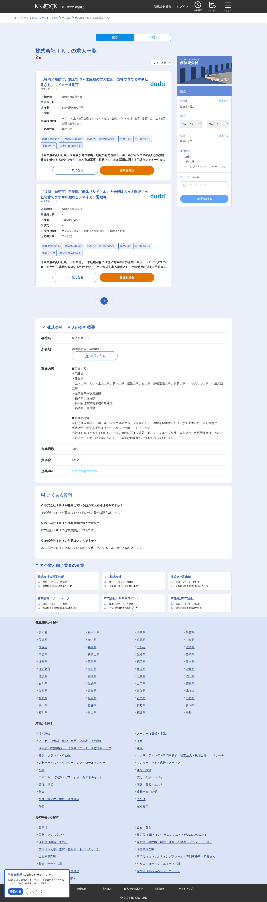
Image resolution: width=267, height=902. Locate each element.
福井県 (141, 712)
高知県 (92, 690)
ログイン (182, 6)
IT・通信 (44, 733)
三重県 (92, 661)
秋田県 (43, 705)
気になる (77, 170)
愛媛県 (92, 683)
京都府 (141, 647)
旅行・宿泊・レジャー (151, 777)
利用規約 (107, 888)
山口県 (141, 683)
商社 (140, 741)
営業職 (43, 827)
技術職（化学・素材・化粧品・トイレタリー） (69, 849)
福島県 (92, 698)
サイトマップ (186, 888)
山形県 (190, 698)
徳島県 (190, 683)
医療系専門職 (145, 849)
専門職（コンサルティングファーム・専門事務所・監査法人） (177, 856)
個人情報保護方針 (133, 888)
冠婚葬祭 (142, 806)
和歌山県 (93, 654)
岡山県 (190, 676)
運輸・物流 (144, 770)
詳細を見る (127, 170)
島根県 (43, 690)
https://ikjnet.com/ (84, 471)
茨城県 (43, 640)
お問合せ (159, 888)
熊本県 (190, 661)
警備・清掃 (46, 784)
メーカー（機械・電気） (153, 733)
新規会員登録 (162, 6)
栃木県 (92, 640)
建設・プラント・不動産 (55, 755)
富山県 (92, 712)
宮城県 (43, 698)
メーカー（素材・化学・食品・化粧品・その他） (71, 741)
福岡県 (141, 661)
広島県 (141, 676)
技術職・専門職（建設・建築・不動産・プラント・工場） (174, 842)
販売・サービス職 (50, 863)
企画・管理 (144, 827)
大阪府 (43, 647)
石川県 (43, 712)
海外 (189, 712)
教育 (41, 791)
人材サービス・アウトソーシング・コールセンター (72, 762)
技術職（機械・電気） (53, 842)
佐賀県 (43, 676)
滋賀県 (190, 647)
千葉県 (190, 632)
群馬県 (141, 640)
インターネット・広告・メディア (158, 762)
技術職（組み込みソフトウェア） (158, 871)
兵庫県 (92, 647)
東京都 (43, 632)
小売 (41, 770)
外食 (41, 806)
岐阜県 (43, 661)
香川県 (43, 683)
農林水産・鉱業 (147, 791)
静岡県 (190, 654)
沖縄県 (190, 669)
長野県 (141, 705)
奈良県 (43, 654)
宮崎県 (92, 676)
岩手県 (141, 698)
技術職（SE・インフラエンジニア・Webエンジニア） (172, 834)
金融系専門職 (47, 856)
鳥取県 (141, 690)
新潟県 (190, 705)
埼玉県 (141, 632)
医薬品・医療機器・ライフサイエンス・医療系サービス (75, 748)
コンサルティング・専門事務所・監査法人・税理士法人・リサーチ (180, 755)
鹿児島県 (44, 669)
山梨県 (190, 640)
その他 (141, 799)
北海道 (190, 690)
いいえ (33, 891)
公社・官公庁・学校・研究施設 (59, 799)
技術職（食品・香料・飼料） (57, 878)
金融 (140, 748)
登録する (15, 891)
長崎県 (141, 669)
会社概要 (81, 888)
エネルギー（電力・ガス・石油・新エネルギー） (71, 777)
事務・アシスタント (52, 834)
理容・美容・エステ (150, 784)
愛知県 (141, 654)
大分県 (92, 669)
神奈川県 (93, 632)
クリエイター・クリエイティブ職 (158, 863)
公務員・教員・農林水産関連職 (59, 871)
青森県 (92, 705)
